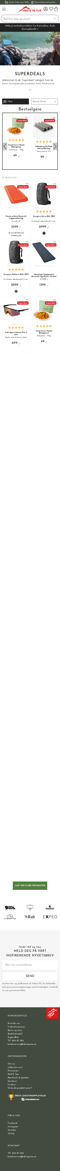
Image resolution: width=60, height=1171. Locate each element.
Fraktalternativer (16, 1027)
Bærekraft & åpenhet (18, 1078)
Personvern (13, 1071)
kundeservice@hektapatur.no (22, 1044)
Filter (10, 101)
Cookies (12, 1085)
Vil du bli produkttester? (20, 1088)
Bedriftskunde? (15, 1034)
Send (30, 976)
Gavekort (12, 1081)
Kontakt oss (14, 1023)
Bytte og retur (15, 1030)
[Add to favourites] (26, 118)
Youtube (12, 1130)
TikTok (11, 1134)
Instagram (13, 1127)
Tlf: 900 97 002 (16, 1041)
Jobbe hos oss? (15, 1067)
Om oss (11, 1064)
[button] (44, 101)
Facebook (12, 1123)
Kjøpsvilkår (13, 1037)
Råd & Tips (13, 1074)
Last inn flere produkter (30, 886)
